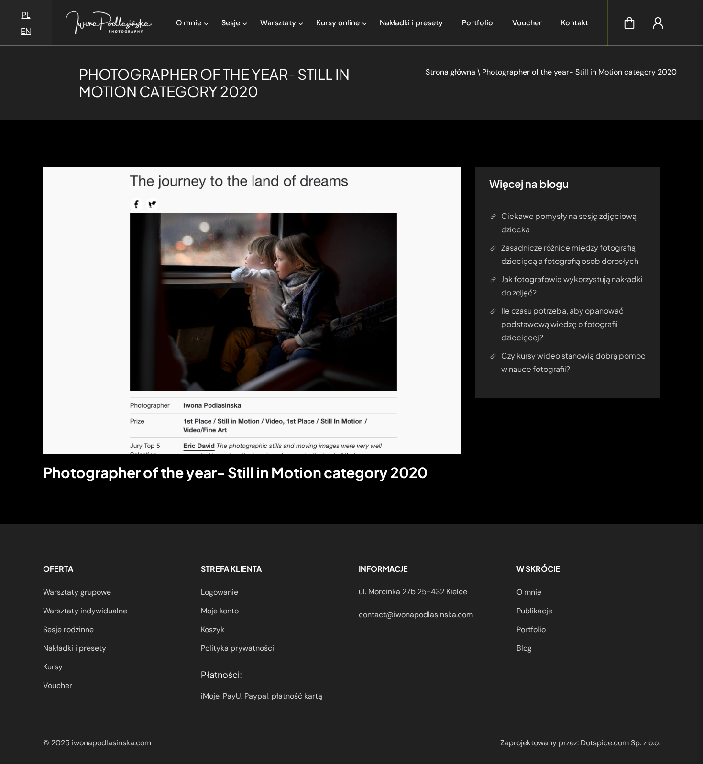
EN (26, 31)
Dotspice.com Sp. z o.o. (620, 743)
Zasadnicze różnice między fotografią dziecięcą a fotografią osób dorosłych (569, 254)
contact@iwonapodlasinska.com (416, 615)
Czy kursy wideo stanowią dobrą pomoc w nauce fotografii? (573, 362)
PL (26, 15)
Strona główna (450, 72)
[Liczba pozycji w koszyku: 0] (629, 23)
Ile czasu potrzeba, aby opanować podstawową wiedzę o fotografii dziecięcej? (562, 324)
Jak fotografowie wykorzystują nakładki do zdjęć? (572, 285)
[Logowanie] (658, 23)
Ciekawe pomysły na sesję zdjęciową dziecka (569, 222)
